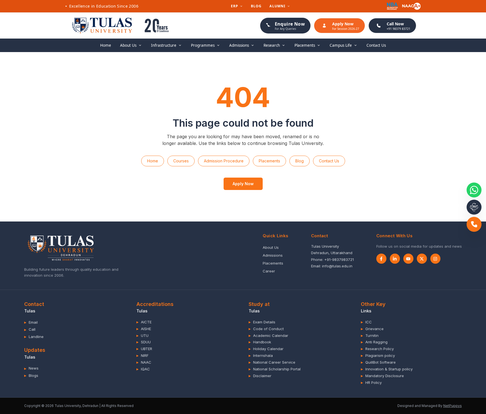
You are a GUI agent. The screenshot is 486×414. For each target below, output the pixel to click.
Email (31, 322)
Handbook (260, 342)
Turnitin (370, 335)
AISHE (143, 328)
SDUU (143, 342)
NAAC (143, 362)
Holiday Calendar (266, 348)
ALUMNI (277, 6)
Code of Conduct (266, 328)
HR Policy (371, 382)
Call (29, 329)
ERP (234, 6)
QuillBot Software (378, 362)
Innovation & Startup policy (387, 369)
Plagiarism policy (378, 355)
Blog (299, 160)
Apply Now (243, 183)
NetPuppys (452, 406)
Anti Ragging (374, 342)
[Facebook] (381, 259)
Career (269, 271)
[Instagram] (435, 259)
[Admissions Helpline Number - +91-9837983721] (474, 224)
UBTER (144, 348)
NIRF (142, 355)
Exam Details (262, 322)
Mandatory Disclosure (382, 375)
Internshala (261, 355)
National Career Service (272, 362)
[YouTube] (408, 259)
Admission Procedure (224, 160)
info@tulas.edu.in (337, 266)
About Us (271, 247)
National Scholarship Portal (275, 369)
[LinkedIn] (395, 259)
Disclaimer (260, 375)
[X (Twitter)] (422, 259)
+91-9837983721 (339, 259)
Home (105, 45)
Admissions (273, 255)
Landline (34, 336)
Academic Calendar (268, 335)
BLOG (256, 6)
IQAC (143, 369)
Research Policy (377, 348)
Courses (181, 160)
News (31, 368)
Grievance (372, 328)
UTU (142, 335)
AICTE (144, 322)
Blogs (31, 375)
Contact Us (376, 45)
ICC (366, 322)
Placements (269, 160)
